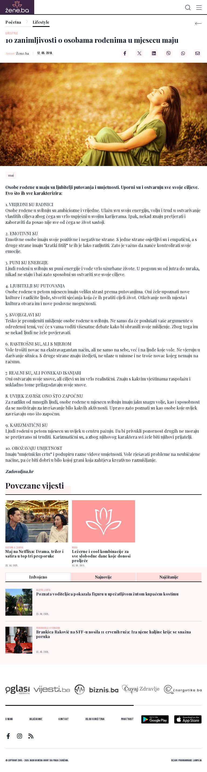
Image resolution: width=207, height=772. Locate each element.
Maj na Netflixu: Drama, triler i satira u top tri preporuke (34, 553)
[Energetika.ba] (182, 689)
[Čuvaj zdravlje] (140, 689)
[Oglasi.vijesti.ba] (17, 689)
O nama (9, 719)
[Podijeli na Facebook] (125, 53)
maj (11, 175)
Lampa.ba (197, 760)
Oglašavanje (35, 719)
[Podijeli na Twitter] (139, 53)
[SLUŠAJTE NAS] (80, 689)
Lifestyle (41, 22)
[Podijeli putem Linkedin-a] (154, 53)
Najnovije (103, 577)
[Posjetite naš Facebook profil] (8, 736)
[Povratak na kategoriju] (198, 23)
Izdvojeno (38, 577)
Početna (13, 22)
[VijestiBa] (51, 689)
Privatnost (127, 719)
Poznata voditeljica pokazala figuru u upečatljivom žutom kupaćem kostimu (107, 594)
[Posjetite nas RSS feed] (31, 736)
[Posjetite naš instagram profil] (19, 736)
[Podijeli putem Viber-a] (168, 53)
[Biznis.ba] (103, 689)
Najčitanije (169, 577)
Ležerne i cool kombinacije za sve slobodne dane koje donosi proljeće (101, 556)
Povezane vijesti (34, 485)
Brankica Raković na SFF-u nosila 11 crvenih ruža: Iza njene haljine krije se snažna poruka (113, 634)
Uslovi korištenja (95, 719)
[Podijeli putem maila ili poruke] (198, 53)
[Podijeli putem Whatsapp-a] (183, 53)
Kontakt (63, 719)
